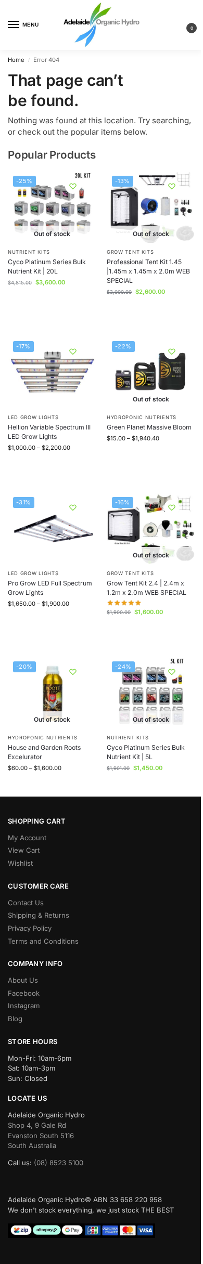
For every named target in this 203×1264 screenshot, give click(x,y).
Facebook (24, 993)
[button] (183, 25)
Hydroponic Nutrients (141, 417)
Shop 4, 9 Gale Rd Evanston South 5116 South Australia (41, 1135)
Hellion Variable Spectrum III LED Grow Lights (49, 431)
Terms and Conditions (43, 941)
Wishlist (20, 863)
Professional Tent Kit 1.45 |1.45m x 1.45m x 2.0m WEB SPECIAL (148, 271)
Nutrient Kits (29, 252)
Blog (15, 1018)
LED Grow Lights (33, 417)
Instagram (24, 1005)
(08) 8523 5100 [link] (58, 1162)
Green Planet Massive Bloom (149, 427)
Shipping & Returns (38, 915)
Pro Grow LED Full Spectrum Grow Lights (50, 587)
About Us (23, 980)
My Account (27, 837)
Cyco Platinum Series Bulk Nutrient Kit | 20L (47, 266)
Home (16, 59)
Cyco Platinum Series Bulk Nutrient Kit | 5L (146, 752)
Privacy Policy (30, 928)
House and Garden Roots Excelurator (44, 752)
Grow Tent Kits (130, 252)
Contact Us (26, 902)
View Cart (24, 850)
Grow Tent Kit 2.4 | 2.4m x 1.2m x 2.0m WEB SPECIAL (146, 587)
